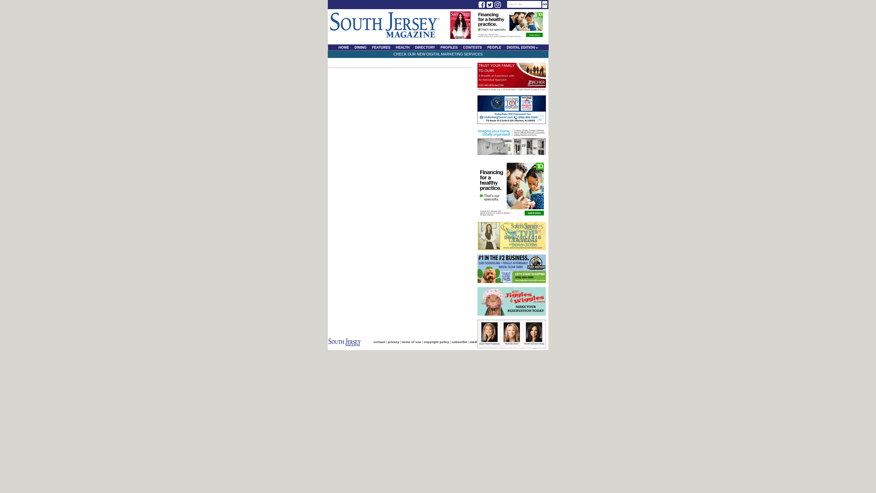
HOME (344, 47)
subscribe (459, 342)
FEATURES (381, 47)
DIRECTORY (425, 47)
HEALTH (402, 47)
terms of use (411, 342)
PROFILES (449, 47)
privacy (393, 342)
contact (379, 342)
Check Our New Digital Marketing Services (438, 54)
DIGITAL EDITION (521, 47)
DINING (361, 47)
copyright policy (436, 342)
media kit (477, 342)
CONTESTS (472, 47)
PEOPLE (494, 47)
